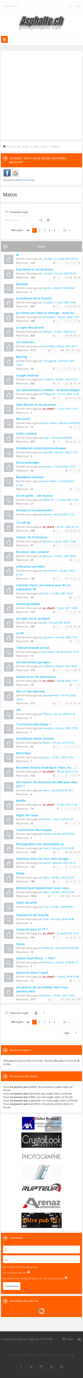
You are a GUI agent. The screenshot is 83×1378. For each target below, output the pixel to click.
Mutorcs (48, 962)
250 (68, 350)
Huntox (47, 288)
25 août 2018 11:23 (68, 933)
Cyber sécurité (26, 902)
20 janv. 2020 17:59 (66, 728)
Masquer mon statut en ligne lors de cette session (34, 1278)
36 (79, 383)
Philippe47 (49, 394)
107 (78, 896)
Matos (10, 194)
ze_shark (48, 408)
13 (79, 578)
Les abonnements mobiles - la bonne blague (48, 390)
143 (73, 999)
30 (75, 441)
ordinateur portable (30, 566)
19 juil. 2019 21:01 (63, 819)
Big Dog (21, 357)
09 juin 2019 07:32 (63, 834)
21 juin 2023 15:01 (64, 466)
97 (79, 852)
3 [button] (44, 230)
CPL (18, 710)
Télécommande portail (32, 648)
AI (17, 255)
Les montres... (26, 342)
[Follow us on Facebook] (21, 1367)
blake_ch (48, 500)
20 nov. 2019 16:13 (64, 742)
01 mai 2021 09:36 (59, 622)
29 (71, 441)
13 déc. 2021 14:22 (62, 593)
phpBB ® (29, 1355)
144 (78, 999)
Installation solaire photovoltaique (41, 448)
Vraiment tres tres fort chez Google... (43, 859)
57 (79, 306)
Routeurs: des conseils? (33, 552)
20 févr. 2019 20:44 (63, 892)
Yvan (46, 437)
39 (75, 626)
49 (75, 277)
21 (79, 335)
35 (75, 383)
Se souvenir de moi (15, 1272)
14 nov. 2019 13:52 (63, 757)
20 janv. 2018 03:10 (66, 962)
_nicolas (48, 259)
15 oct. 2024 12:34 (68, 394)
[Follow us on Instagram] (41, 1367)
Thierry (47, 714)
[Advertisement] (41, 95)
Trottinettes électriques (34, 830)
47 (66, 277)
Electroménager (27, 462)
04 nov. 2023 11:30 (66, 452)
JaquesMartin (51, 695)
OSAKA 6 (48, 379)
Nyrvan (47, 514)
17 (71, 670)
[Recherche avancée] (78, 6)
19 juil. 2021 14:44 (67, 608)
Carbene (48, 666)
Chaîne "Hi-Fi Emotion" (32, 537)
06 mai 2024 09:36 (61, 437)
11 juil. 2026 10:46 (65, 302)
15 (79, 703)
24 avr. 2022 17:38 (64, 541)
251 (73, 350)
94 (66, 852)
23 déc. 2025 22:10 (65, 331)
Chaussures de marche (32, 915)
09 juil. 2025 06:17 (67, 346)
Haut (70, 1339)
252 (78, 350)
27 (79, 530)
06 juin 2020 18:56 (66, 666)
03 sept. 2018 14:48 (62, 919)
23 (79, 398)
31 (79, 441)
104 (62, 896)
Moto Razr (23, 753)
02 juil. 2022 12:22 (64, 514)
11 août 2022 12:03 (67, 500)
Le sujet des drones (30, 327)
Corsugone (49, 361)
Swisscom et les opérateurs (36, 677)
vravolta (48, 452)
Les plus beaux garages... (34, 662)
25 (71, 530)
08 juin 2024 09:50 (69, 423)
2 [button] (39, 230)
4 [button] (49, 230)
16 (66, 670)
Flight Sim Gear (27, 815)
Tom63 (47, 834)
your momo (50, 423)
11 (71, 578)
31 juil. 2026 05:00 (65, 273)
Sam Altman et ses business (36, 405)
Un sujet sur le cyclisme (33, 618)
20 (75, 335)
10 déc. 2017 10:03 (64, 995)
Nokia (20, 873)
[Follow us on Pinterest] (52, 1367)
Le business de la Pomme (34, 298)
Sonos (20, 944)
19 (71, 335)
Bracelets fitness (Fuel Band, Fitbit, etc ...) (46, 767)
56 (75, 306)
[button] (27, 230)
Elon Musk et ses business (34, 269)
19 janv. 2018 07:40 (68, 976)
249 (62, 350)
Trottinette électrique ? (33, 724)
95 (71, 852)
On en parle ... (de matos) (34, 496)
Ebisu (46, 757)
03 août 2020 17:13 (68, 652)
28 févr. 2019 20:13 (63, 877)
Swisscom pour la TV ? (32, 929)
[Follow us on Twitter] (31, 1367)
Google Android (27, 375)
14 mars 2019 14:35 (62, 848)
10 (66, 578)
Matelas (22, 284)
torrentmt (48, 317)
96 (75, 852)
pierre (46, 863)
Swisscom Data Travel (32, 973)
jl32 (45, 622)
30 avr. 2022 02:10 (67, 527)
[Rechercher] (70, 6)
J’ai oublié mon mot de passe (20, 1267)
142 (68, 999)
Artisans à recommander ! (34, 510)
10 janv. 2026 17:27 (68, 317)
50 (79, 277)
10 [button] (64, 230)
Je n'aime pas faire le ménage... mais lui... (46, 313)
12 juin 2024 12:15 (67, 408)
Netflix (21, 801)
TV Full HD (23, 523)
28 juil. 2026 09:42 (64, 288)
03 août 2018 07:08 (67, 948)
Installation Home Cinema (35, 738)
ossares (48, 637)
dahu (46, 877)
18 (66, 335)
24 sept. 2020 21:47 (66, 637)
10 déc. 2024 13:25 (66, 379)
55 (71, 306)
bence (46, 819)
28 (66, 441)
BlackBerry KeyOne (30, 477)
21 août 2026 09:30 (66, 259)
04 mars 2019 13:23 (64, 863)
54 (66, 306)
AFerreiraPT (50, 570)
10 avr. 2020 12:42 (64, 714)
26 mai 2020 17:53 (67, 681)
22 (75, 398)
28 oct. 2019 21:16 (67, 771)
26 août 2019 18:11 (63, 790)
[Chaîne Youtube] (62, 1367)
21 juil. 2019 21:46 (67, 804)
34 (71, 383)
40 (79, 626)
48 (71, 277)
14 (75, 703)
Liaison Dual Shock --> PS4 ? (35, 958)
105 (68, 896)
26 (75, 530)
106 (73, 896)
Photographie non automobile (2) (40, 844)
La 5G (20, 633)
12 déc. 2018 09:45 (62, 907)
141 (62, 999)
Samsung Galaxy (28, 604)
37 (66, 626)
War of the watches (30, 691)
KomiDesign (67, 1355)
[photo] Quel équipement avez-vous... (43, 888)
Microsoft (23, 419)
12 (75, 578)
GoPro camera (26, 433)
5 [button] (54, 230)
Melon (46, 742)
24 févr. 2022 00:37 (65, 556)
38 (71, 626)
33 (66, 383)
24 (66, 530)
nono (46, 790)
